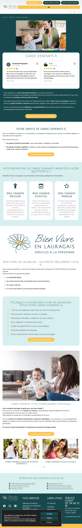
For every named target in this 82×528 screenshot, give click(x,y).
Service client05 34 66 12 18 (72, 502)
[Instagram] (78, 12)
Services (12, 17)
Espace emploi (33, 3)
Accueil (5, 17)
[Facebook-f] (70, 12)
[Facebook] (4, 505)
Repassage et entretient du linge (32, 507)
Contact (50, 507)
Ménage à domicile (30, 503)
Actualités (51, 503)
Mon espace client (52, 3)
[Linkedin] (74, 12)
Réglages (33, 521)
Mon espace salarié (70, 3)
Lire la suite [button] (10, 81)
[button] (49, 7)
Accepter (49, 514)
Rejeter (49, 518)
